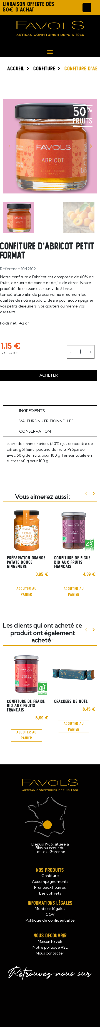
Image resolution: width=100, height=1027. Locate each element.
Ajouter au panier (26, 592)
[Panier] (95, 7)
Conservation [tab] (35, 431)
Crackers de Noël (71, 701)
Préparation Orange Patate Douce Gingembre (26, 562)
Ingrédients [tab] (32, 410)
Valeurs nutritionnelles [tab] (46, 420)
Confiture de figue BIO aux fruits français (72, 562)
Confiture (44, 68)
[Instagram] (64, 998)
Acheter (48, 375)
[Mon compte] (86, 7)
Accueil (15, 68)
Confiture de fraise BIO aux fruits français (26, 705)
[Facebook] (36, 998)
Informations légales (50, 903)
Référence (10, 268)
